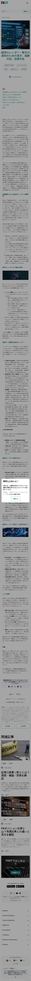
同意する (15, 499)
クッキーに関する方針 (14, 494)
